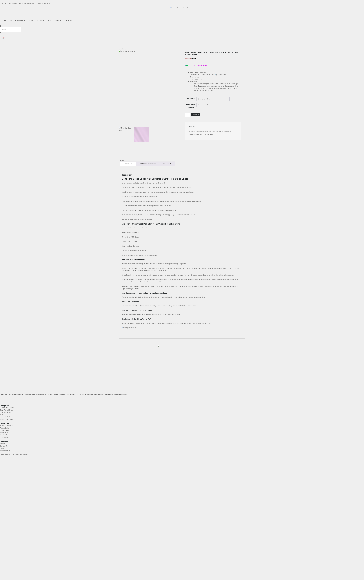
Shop (31, 20)
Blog (49, 20)
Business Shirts (213, 131)
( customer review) (200, 65)
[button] (182, 26)
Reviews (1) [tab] (167, 164)
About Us (58, 20)
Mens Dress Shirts (196, 72)
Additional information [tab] (148, 164)
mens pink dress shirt (195, 134)
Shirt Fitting (191, 98)
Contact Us (68, 20)
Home (4, 20)
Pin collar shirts (208, 134)
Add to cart (195, 114)
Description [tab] (128, 164)
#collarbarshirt (226, 131)
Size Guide (40, 20)
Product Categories (16, 20)
